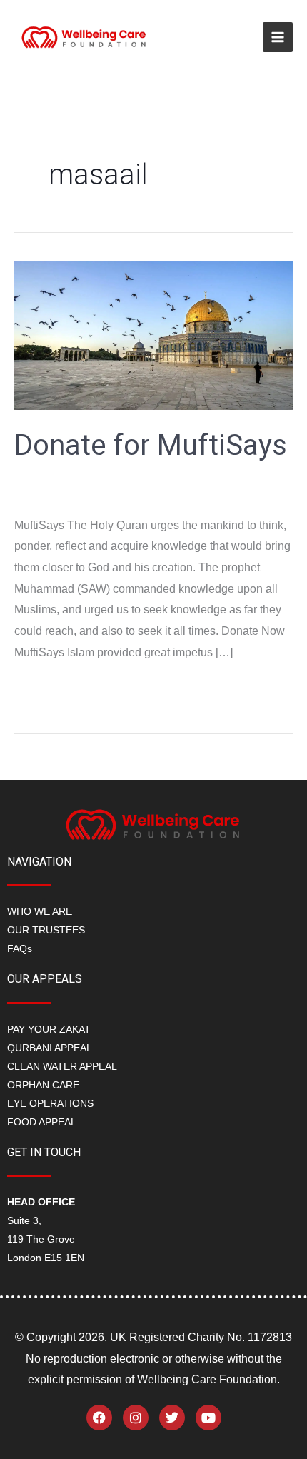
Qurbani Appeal (49, 1047)
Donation (37, 492)
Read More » (47, 688)
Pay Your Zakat (49, 1029)
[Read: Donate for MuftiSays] (153, 335)
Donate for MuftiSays (150, 445)
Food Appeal (41, 1122)
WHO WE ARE (39, 911)
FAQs (19, 948)
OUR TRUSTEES (46, 930)
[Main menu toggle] (278, 37)
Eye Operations (50, 1103)
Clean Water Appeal (62, 1066)
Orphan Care (43, 1085)
